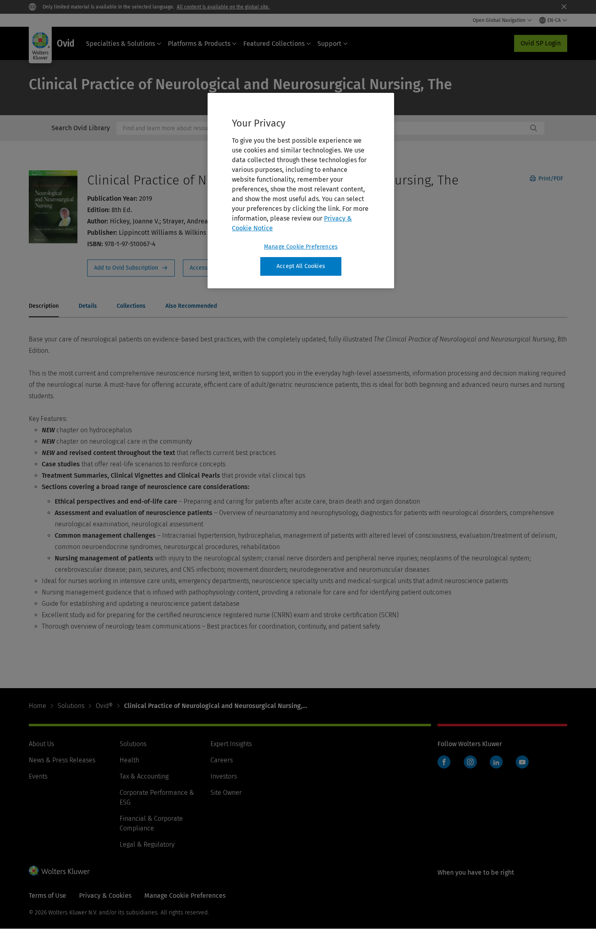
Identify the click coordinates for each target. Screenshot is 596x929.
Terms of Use (47, 895)
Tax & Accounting (144, 776)
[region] (301, 190)
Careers (221, 760)
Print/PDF (550, 178)
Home (37, 706)
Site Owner (226, 792)
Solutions (71, 706)
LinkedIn (496, 761)
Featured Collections (273, 43)
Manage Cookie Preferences (301, 246)
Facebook (443, 761)
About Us (41, 744)
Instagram (470, 761)
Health (129, 760)
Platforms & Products (199, 43)
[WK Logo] (59, 870)
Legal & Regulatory (147, 844)
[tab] (44, 306)
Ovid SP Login (541, 43)
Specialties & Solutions (120, 43)
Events (38, 776)
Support (329, 43)
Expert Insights (231, 744)
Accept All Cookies (301, 266)
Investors (223, 776)
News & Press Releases (62, 760)
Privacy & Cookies (105, 895)
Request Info (131, 268)
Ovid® (104, 706)
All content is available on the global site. (223, 7)
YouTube (522, 761)
